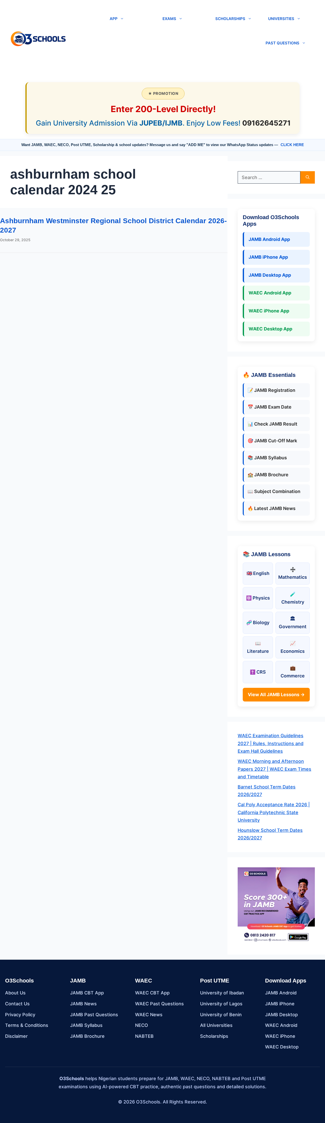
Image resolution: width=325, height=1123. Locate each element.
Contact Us (17, 1003)
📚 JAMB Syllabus (267, 457)
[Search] (307, 177)
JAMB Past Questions (94, 1014)
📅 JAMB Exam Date (269, 407)
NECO (141, 1025)
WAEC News (148, 1014)
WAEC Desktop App (270, 328)
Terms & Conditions (26, 1025)
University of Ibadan (222, 992)
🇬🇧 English (258, 573)
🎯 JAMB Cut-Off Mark (272, 440)
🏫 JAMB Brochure (268, 474)
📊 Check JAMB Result (272, 424)
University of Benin (221, 1014)
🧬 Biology (257, 622)
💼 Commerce (293, 671)
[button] (73, 38)
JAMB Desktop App (270, 275)
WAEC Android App (270, 292)
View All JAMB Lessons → (276, 694)
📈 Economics (293, 647)
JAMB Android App (269, 239)
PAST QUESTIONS (282, 43)
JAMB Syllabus (86, 1025)
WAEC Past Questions (159, 1003)
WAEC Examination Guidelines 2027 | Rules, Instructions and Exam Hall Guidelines (270, 743)
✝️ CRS (258, 672)
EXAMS (169, 18)
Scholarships (214, 1036)
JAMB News (83, 1003)
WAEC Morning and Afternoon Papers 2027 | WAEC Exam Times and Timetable (274, 769)
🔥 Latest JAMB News (272, 508)
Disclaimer (16, 1036)
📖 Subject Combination (274, 491)
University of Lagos (221, 1003)
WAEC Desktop (282, 1046)
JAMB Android (281, 992)
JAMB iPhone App (268, 257)
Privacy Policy (20, 1014)
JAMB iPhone (280, 1003)
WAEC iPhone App (269, 310)
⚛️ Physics (258, 598)
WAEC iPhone (280, 1036)
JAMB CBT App (87, 992)
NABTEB (144, 1036)
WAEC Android (281, 1025)
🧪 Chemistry (292, 598)
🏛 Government (292, 622)
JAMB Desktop (281, 1014)
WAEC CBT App (152, 992)
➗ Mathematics (292, 573)
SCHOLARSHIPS (230, 18)
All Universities (216, 1025)
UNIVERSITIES (281, 18)
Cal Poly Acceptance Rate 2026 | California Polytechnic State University (274, 812)
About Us (15, 992)
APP (114, 18)
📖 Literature (258, 647)
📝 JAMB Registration (271, 390)
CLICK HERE (292, 145)
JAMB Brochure (87, 1036)
